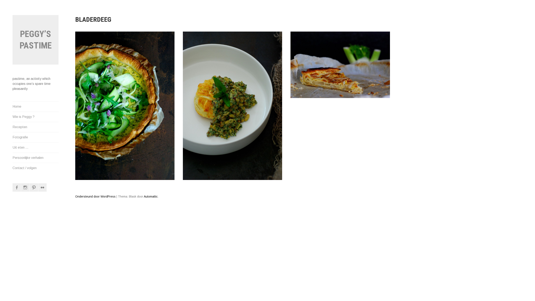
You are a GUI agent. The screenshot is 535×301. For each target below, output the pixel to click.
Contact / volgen (25, 168)
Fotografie (20, 137)
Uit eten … (20, 147)
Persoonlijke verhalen (28, 157)
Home (17, 106)
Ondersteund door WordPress (95, 196)
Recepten (20, 127)
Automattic (151, 196)
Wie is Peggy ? (23, 117)
